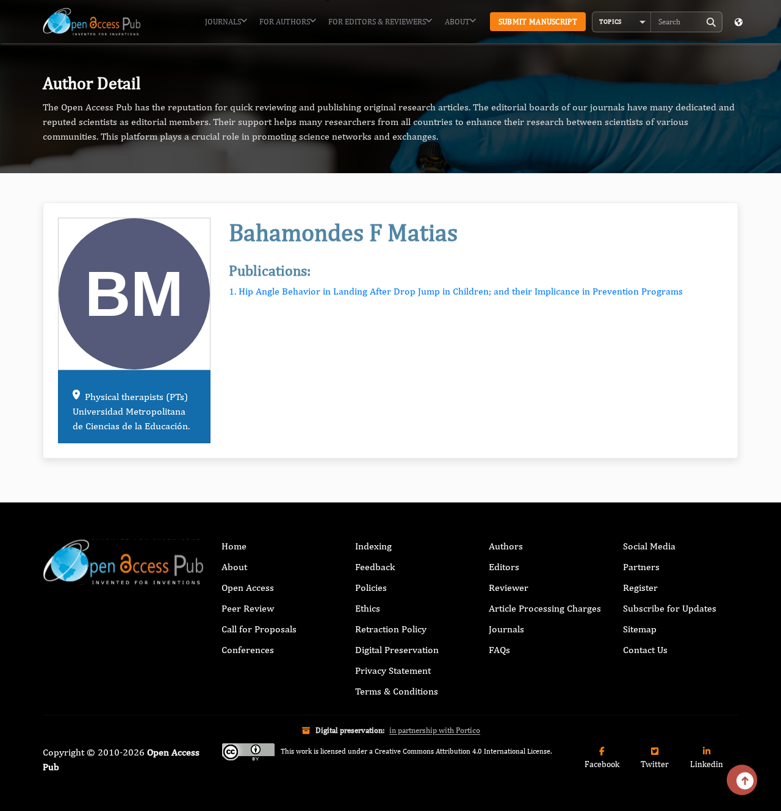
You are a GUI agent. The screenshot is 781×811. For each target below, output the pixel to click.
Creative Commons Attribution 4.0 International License (462, 751)
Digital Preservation (397, 650)
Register (640, 587)
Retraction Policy (390, 629)
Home (234, 546)
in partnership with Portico (434, 730)
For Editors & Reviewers (377, 21)
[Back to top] (742, 780)
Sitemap (640, 629)
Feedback (375, 567)
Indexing (373, 546)
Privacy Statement (393, 670)
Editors (504, 567)
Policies (371, 587)
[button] (621, 22)
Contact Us (645, 650)
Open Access (247, 587)
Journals (223, 21)
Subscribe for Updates (669, 608)
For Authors (284, 21)
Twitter (655, 764)
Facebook (602, 764)
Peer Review (247, 608)
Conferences (247, 650)
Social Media (649, 546)
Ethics (367, 608)
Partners (641, 567)
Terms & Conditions (396, 691)
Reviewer (508, 587)
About (457, 21)
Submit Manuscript (537, 21)
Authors (506, 546)
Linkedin (706, 764)
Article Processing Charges (545, 608)
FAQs (499, 650)
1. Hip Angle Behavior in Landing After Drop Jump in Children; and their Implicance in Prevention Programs (456, 291)
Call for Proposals (259, 629)
